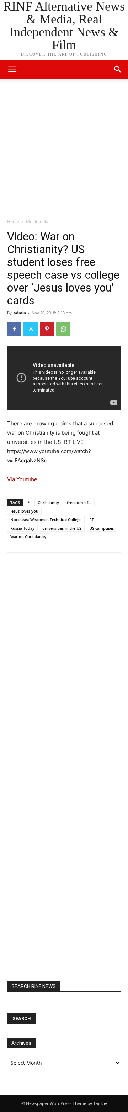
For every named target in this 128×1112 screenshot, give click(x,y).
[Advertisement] (64, 150)
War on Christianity (28, 536)
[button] (118, 69)
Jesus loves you (24, 511)
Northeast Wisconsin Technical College (45, 519)
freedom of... (79, 502)
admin (20, 312)
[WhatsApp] (63, 329)
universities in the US (61, 528)
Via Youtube (22, 479)
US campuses (101, 528)
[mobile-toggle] (12, 69)
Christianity (48, 502)
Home (13, 222)
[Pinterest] (47, 329)
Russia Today (22, 528)
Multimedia (37, 222)
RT (91, 519)
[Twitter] (30, 329)
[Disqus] (64, 679)
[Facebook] (14, 329)
